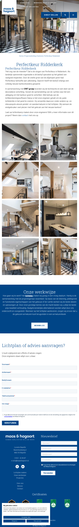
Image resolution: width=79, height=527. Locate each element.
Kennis (20, 486)
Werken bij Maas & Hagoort (45, 3)
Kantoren (40, 56)
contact (25, 115)
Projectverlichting (30, 56)
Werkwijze (39, 325)
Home (21, 56)
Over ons (20, 483)
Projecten (20, 478)
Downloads (25, 3)
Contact (46, 6)
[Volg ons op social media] (17, 466)
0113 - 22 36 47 (20, 458)
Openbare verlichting (29, 6)
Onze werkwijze (20, 475)
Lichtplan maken (20, 472)
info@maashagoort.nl (20, 461)
